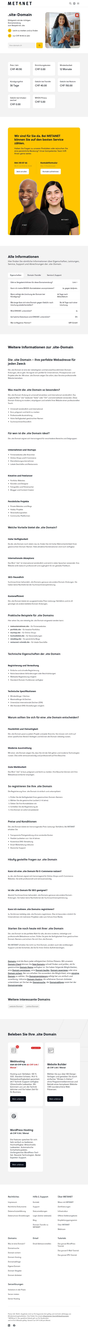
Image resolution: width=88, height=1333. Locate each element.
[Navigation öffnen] (78, 3)
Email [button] (35, 1238)
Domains (12, 961)
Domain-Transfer (34, 275)
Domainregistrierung (38, 976)
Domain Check (14, 964)
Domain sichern (15, 973)
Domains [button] (12, 1238)
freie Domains (38, 964)
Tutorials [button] (62, 1238)
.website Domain (16, 1006)
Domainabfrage (57, 982)
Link (74, 282)
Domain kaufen (42, 970)
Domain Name (26, 967)
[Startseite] (20, 3)
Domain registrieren (21, 970)
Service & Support (54, 275)
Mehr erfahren (18, 1099)
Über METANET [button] (65, 1196)
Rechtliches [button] (13, 1196)
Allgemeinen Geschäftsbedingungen (56, 1316)
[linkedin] (9, 1325)
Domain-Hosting (34, 979)
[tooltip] (74, 3)
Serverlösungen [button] (15, 1284)
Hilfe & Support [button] (40, 1196)
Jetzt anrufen (22, 171)
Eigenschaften (15, 275)
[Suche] (70, 3)
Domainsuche (39, 982)
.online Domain (32, 1006)
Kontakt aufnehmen (51, 171)
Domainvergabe (15, 985)
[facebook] (14, 1325)
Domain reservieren (59, 970)
